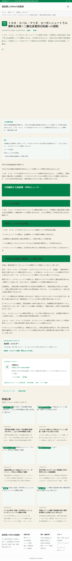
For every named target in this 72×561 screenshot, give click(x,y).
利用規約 (59, 540)
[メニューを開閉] (68, 6)
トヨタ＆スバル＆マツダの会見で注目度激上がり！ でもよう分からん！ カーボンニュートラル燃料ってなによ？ (35, 190)
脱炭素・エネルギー (22, 12)
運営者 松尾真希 (45, 543)
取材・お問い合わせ (63, 538)
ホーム (4, 12)
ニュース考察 (28, 543)
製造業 (35, 30)
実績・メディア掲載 (41, 382)
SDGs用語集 (27, 540)
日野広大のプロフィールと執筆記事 (14, 382)
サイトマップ (61, 547)
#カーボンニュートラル (9, 391)
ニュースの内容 (8, 149)
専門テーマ (11, 12)
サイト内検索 (28, 548)
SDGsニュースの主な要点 (11, 153)
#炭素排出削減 (22, 391)
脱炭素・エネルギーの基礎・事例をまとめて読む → (19, 351)
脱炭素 (28, 30)
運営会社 (43, 548)
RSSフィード (61, 550)
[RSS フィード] (67, 1)
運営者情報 (30, 382)
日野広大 (15, 365)
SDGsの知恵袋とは (46, 538)
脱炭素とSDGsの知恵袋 (11, 535)
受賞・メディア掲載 (46, 546)
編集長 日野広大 (45, 540)
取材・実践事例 (28, 546)
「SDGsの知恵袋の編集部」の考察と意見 (16, 156)
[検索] (69, 1)
